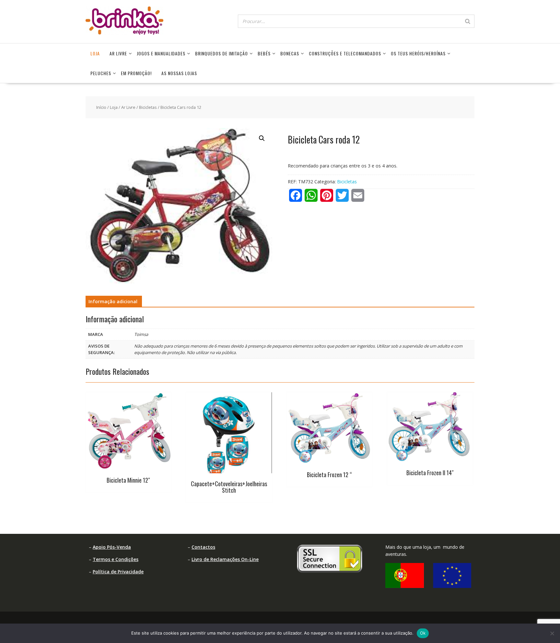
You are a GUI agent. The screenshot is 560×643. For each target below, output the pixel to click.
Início (101, 107)
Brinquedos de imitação (221, 53)
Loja (95, 53)
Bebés (264, 53)
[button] (262, 138)
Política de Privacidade (118, 571)
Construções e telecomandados (345, 53)
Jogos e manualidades (161, 53)
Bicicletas (148, 107)
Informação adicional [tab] (112, 301)
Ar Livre (118, 53)
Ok (423, 633)
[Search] (467, 21)
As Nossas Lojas (179, 73)
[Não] (552, 633)
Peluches (100, 73)
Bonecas (289, 53)
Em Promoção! (136, 73)
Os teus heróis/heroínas (418, 53)
